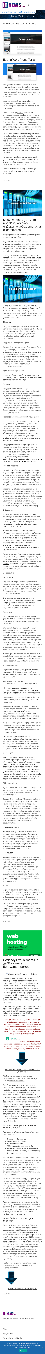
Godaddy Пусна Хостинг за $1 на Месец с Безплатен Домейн (20, 963)
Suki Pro (20, 112)
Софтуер (12, 12)
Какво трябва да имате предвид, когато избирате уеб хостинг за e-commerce (22, 225)
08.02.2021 (6, 181)
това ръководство (16, 1081)
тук (29, 1347)
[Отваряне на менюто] (28, 5)
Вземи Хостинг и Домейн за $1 (22, 1288)
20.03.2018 (6, 1294)
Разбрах (23, 1351)
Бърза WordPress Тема (19, 59)
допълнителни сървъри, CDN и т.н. (17, 848)
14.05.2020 (6, 921)
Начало (4, 12)
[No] (42, 1347)
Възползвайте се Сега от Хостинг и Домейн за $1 (22, 1070)
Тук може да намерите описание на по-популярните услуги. (22, 561)
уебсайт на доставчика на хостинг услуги (17, 689)
